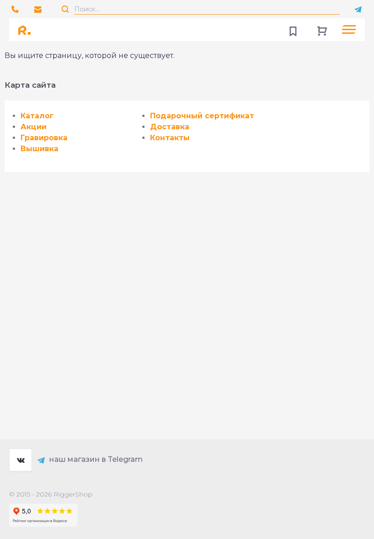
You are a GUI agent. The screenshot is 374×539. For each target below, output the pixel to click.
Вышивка (39, 148)
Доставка (169, 126)
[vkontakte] (20, 460)
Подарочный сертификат (202, 115)
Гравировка (44, 137)
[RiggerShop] (27, 30)
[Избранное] (293, 30)
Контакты (170, 137)
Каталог (37, 115)
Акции (34, 126)
